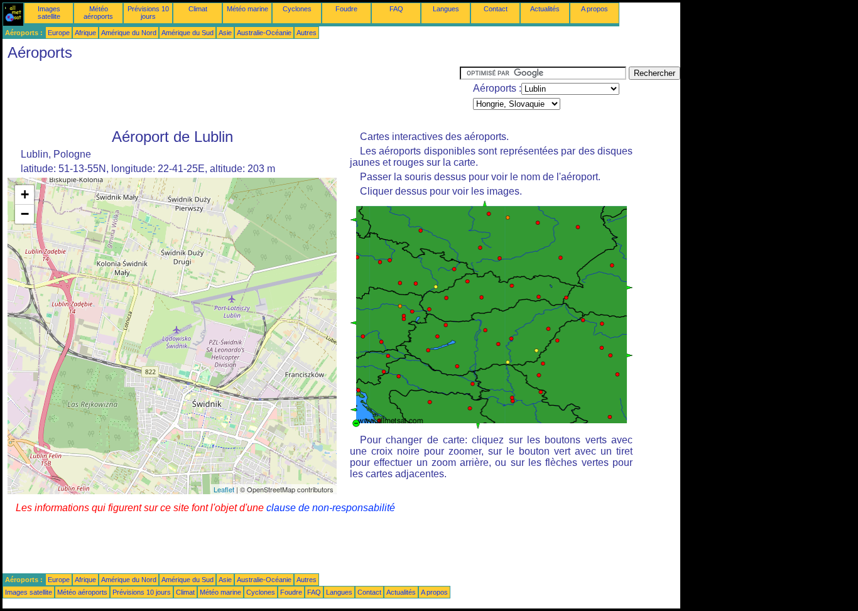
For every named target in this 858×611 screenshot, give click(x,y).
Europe (59, 32)
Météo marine (247, 9)
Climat (197, 9)
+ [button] (25, 194)
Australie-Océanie (264, 32)
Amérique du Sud (187, 32)
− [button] (25, 214)
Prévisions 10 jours (148, 12)
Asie (225, 32)
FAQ (396, 9)
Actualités (545, 9)
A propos (594, 9)
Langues (446, 9)
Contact (496, 9)
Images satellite (49, 12)
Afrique (85, 32)
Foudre (346, 9)
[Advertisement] (231, 95)
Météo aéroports (98, 12)
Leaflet (224, 489)
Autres (306, 32)
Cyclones (297, 9)
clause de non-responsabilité (330, 507)
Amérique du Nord (128, 32)
